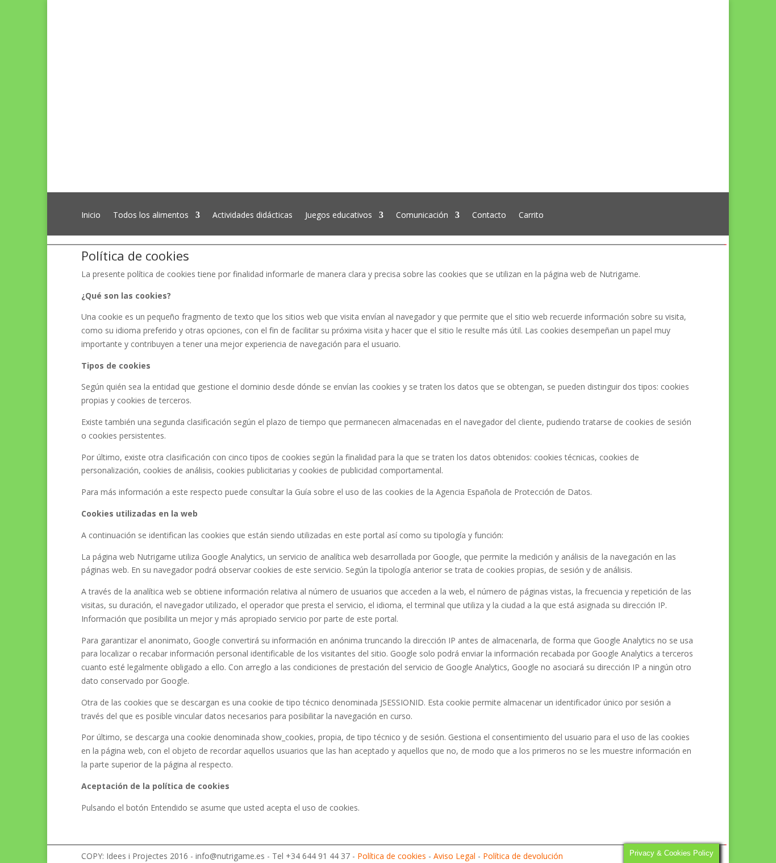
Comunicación (422, 215)
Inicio (91, 215)
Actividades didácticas (252, 215)
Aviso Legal (454, 855)
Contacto (489, 215)
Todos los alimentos (151, 215)
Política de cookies (391, 855)
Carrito (531, 215)
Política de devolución (523, 855)
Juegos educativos (338, 215)
